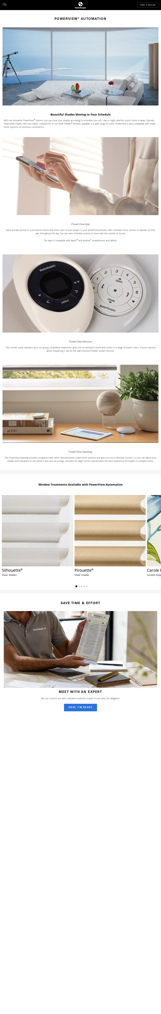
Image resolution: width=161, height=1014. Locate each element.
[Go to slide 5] (86, 586)
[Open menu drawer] (4, 5)
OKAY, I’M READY (81, 707)
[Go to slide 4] (84, 586)
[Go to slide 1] (76, 586)
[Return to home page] (80, 5)
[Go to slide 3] (81, 586)
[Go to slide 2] (79, 586)
